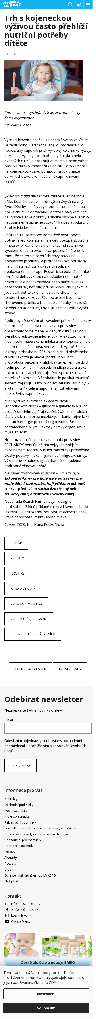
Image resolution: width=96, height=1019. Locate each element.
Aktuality (10, 857)
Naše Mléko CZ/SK (24, 909)
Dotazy (9, 852)
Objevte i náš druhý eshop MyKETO (30, 875)
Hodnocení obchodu (19, 846)
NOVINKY (17, 573)
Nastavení (46, 993)
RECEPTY (17, 558)
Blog (7, 869)
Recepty (10, 863)
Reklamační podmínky (20, 822)
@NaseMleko (21, 921)
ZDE (52, 982)
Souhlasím (46, 1008)
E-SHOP (16, 543)
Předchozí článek (30, 669)
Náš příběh (12, 881)
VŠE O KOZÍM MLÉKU (26, 604)
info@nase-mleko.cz (25, 903)
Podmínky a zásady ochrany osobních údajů (36, 834)
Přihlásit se (20, 765)
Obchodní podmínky (18, 805)
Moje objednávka (17, 816)
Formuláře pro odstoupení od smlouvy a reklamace (41, 828)
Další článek (70, 669)
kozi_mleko (19, 915)
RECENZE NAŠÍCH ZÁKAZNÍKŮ (32, 634)
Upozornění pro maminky (22, 840)
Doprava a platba (16, 810)
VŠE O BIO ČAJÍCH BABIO (28, 619)
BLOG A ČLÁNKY (22, 588)
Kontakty (10, 799)
